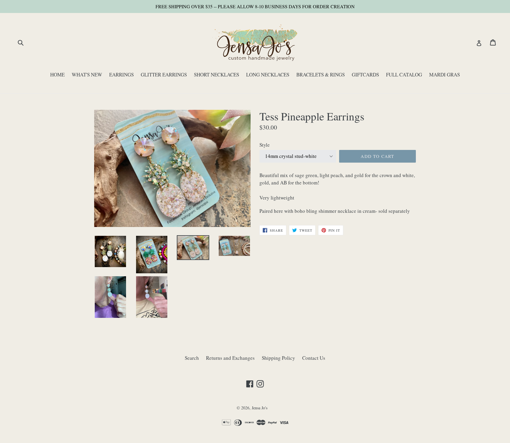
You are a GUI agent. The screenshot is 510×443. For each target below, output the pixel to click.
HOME (57, 74)
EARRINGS (121, 74)
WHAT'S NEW (87, 74)
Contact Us (313, 357)
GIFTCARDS (365, 74)
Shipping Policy (278, 357)
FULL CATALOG (404, 74)
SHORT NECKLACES (216, 74)
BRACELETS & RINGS (320, 74)
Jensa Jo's (259, 408)
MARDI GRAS (444, 74)
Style (264, 144)
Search (192, 357)
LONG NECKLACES (267, 74)
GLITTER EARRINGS (164, 74)
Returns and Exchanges (230, 357)
